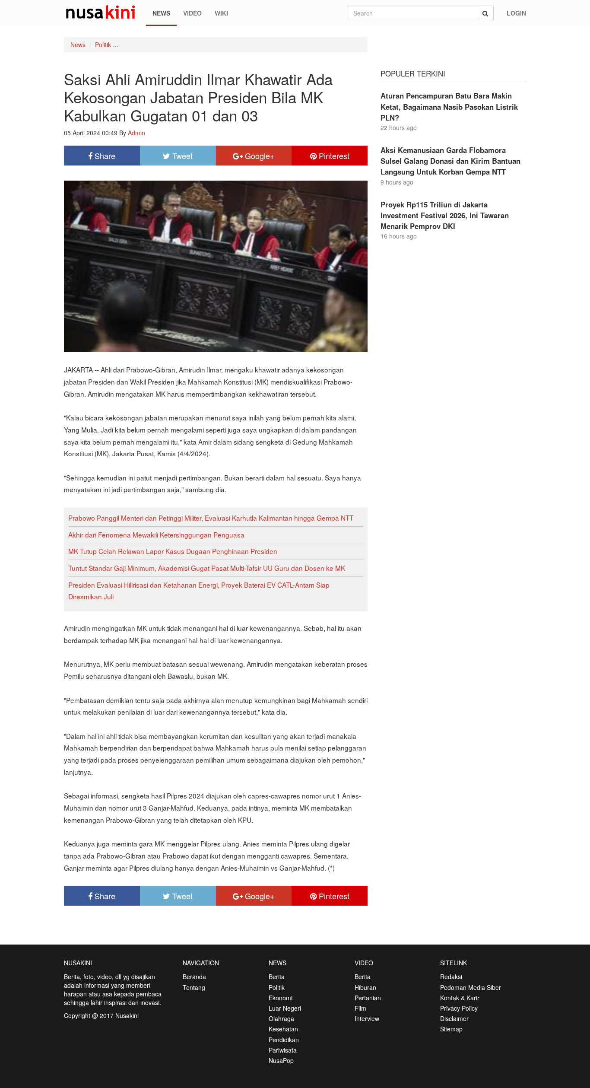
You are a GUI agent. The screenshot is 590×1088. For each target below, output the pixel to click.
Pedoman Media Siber (470, 987)
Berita (277, 976)
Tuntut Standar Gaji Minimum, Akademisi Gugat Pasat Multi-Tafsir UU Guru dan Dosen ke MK (206, 568)
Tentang (194, 987)
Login (516, 13)
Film (360, 1008)
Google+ (259, 155)
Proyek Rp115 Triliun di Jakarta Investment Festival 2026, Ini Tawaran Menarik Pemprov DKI (445, 215)
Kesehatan (283, 1028)
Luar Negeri (285, 1008)
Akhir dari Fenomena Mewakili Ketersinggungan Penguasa (156, 534)
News (161, 13)
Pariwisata (283, 1050)
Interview (367, 1018)
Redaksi (451, 976)
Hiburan (365, 987)
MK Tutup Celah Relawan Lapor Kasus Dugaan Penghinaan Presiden (172, 551)
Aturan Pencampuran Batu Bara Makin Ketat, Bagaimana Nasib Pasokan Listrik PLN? (449, 106)
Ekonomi (280, 997)
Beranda (194, 976)
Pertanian (368, 997)
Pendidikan (284, 1039)
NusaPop (281, 1060)
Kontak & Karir (459, 997)
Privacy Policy (459, 1008)
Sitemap (451, 1028)
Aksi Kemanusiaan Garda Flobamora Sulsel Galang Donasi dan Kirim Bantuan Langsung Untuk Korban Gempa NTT (450, 161)
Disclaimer (454, 1018)
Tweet (181, 155)
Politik (103, 44)
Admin (136, 132)
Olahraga (281, 1018)
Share (103, 155)
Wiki (221, 13)
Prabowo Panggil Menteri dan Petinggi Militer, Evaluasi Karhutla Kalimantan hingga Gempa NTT (210, 517)
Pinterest (333, 155)
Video (192, 13)
